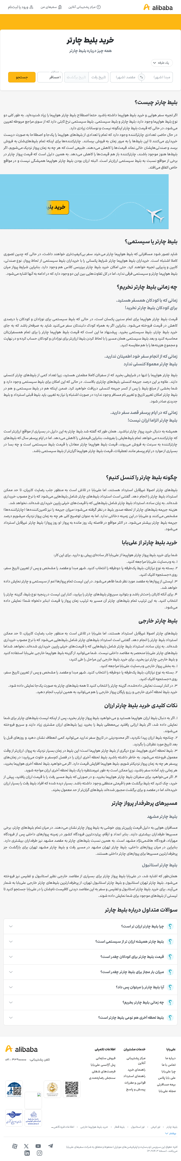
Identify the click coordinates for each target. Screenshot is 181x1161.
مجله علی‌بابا (167, 1091)
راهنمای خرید (136, 1069)
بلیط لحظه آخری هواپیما (155, 750)
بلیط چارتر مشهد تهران (47, 847)
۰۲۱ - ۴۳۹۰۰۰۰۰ (15, 1059)
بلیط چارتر (171, 1127)
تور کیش (155, 1127)
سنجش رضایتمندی (102, 1077)
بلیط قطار (119, 1127)
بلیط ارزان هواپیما (144, 718)
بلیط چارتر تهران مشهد (109, 847)
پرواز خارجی (153, 666)
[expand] (10, 926)
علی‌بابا (151, 561)
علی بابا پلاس (167, 1077)
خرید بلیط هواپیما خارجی (94, 1127)
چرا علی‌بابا (169, 1071)
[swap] (141, 77)
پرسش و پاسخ (135, 1089)
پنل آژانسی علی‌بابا (103, 1064)
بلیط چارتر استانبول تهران (103, 882)
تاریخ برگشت (76, 77)
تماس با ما (169, 1064)
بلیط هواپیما (162, 121)
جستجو (22, 77)
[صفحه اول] (158, 7)
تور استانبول (138, 1127)
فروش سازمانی (105, 1058)
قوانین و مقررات (134, 1082)
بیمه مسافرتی (166, 1084)
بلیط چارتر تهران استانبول (144, 882)
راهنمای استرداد (134, 1076)
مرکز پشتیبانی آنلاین (135, 1060)
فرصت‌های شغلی (103, 1071)
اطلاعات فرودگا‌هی (63, 1127)
